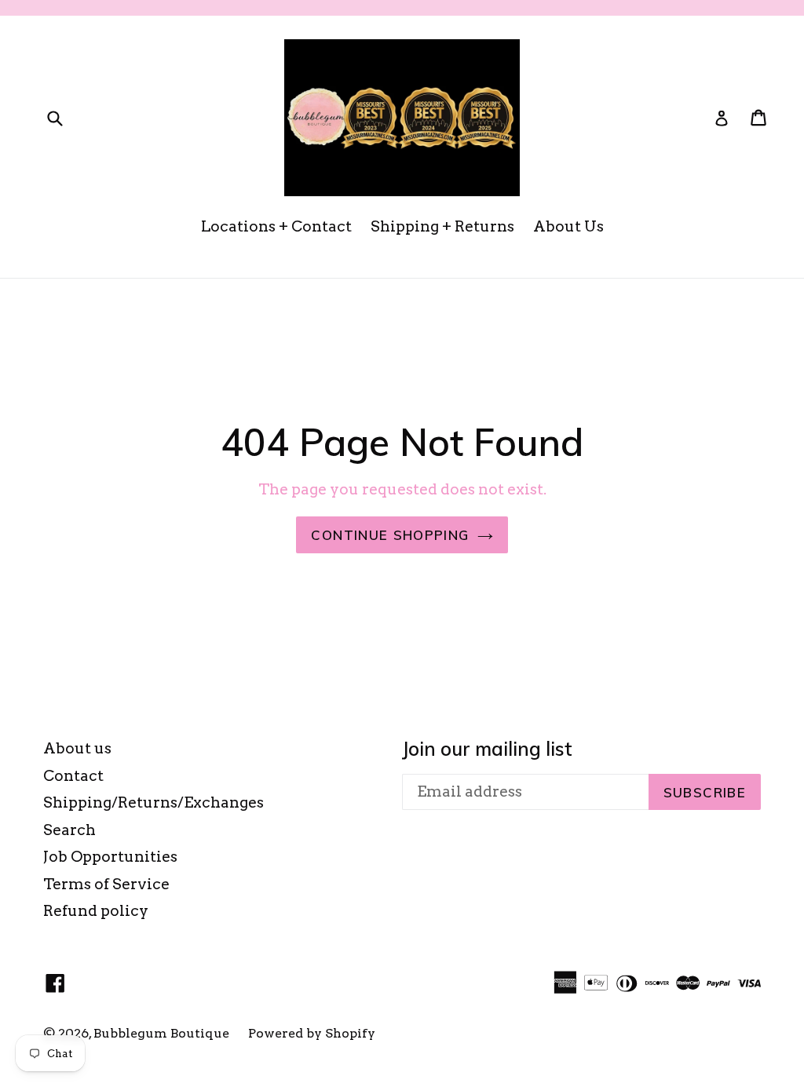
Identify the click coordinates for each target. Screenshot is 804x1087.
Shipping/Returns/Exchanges (153, 802)
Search (69, 830)
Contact (73, 776)
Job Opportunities (110, 857)
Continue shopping (390, 535)
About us (77, 748)
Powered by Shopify (311, 1033)
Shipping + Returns (442, 226)
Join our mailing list (487, 749)
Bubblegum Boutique (161, 1033)
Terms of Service (106, 884)
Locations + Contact (276, 226)
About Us (568, 226)
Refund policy (95, 911)
